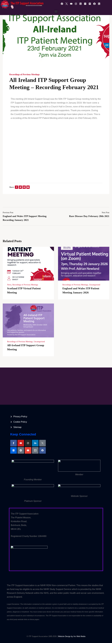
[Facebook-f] (13, 443)
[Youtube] (71, 3)
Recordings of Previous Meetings (24, 74)
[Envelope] (28, 450)
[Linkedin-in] (35, 443)
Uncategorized (94, 285)
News (9, 285)
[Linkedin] (80, 3)
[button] (56, 11)
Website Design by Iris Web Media (71, 636)
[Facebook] (62, 3)
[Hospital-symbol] (20, 450)
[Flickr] (85, 3)
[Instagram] (75, 3)
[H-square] (89, 3)
